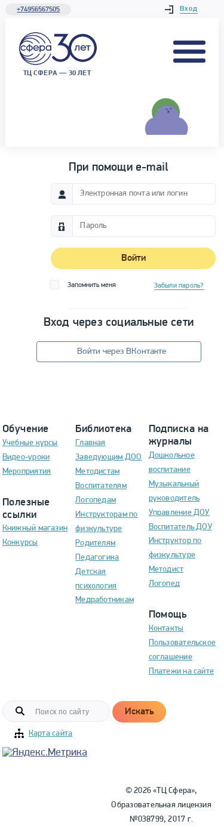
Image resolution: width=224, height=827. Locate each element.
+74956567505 (38, 9)
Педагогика (97, 557)
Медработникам (104, 599)
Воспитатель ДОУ (180, 527)
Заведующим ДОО (108, 457)
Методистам (97, 471)
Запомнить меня (91, 285)
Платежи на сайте (181, 671)
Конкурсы (20, 542)
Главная (90, 443)
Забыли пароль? (179, 285)
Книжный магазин (34, 528)
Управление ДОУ (179, 512)
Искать (139, 712)
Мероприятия (26, 471)
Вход (189, 9)
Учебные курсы (30, 443)
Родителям (95, 543)
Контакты (166, 628)
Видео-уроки (26, 457)
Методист (166, 569)
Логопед (164, 583)
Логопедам (95, 500)
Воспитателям (101, 486)
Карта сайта (50, 733)
